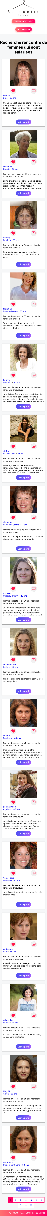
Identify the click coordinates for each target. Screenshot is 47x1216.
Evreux (6, 1022)
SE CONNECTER (23, 29)
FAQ (9, 1213)
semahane (8, 166)
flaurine (6, 380)
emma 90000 (9, 664)
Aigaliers (7, 809)
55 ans (23, 311)
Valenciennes (9, 453)
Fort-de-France (10, 311)
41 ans (17, 880)
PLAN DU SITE (27, 1213)
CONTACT (40, 1213)
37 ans (21, 453)
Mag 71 (6, 1091)
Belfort (6, 667)
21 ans (15, 1022)
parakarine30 (9, 806)
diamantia (8, 522)
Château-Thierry (10, 596)
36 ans (17, 382)
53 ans (16, 240)
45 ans (17, 738)
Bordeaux (7, 738)
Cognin (6, 169)
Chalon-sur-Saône (11, 1165)
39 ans (13, 951)
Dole (5, 98)
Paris (5, 951)
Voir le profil (23, 122)
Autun (6, 1094)
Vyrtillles (7, 593)
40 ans (16, 809)
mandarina (8, 1162)
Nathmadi (7, 309)
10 (31, 1205)
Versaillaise (8, 878)
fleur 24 (7, 95)
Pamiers (7, 240)
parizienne (8, 949)
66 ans (15, 169)
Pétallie (6, 237)
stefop (6, 451)
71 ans (24, 524)
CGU (15, 1213)
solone (6, 735)
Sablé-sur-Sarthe (11, 524)
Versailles (7, 880)
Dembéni (7, 382)
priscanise (8, 1020)
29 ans (24, 596)
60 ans (13, 98)
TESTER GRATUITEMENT (23, 21)
